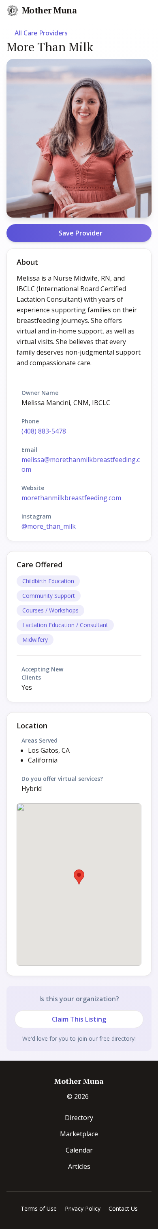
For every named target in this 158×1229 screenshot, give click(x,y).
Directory (79, 1117)
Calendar (79, 1150)
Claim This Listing (79, 1019)
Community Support (48, 595)
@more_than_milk (48, 526)
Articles (79, 1166)
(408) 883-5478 (43, 431)
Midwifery (35, 639)
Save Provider (80, 233)
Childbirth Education (48, 581)
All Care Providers (41, 32)
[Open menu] (150, 11)
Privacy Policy (82, 1208)
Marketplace (79, 1133)
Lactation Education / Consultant (65, 625)
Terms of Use (39, 1208)
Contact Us (123, 1208)
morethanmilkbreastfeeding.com (71, 497)
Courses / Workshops (50, 610)
